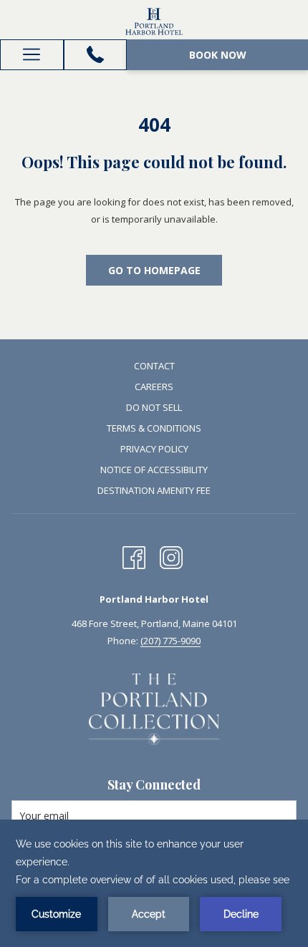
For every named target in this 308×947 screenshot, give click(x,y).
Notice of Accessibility (154, 469)
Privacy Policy (154, 448)
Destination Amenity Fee (154, 490)
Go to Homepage (154, 270)
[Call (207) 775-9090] (95, 54)
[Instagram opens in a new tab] (171, 554)
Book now (217, 55)
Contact (154, 365)
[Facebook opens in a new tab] (133, 554)
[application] (154, 883)
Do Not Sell (154, 407)
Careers (154, 386)
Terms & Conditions (154, 428)
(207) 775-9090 (170, 640)
